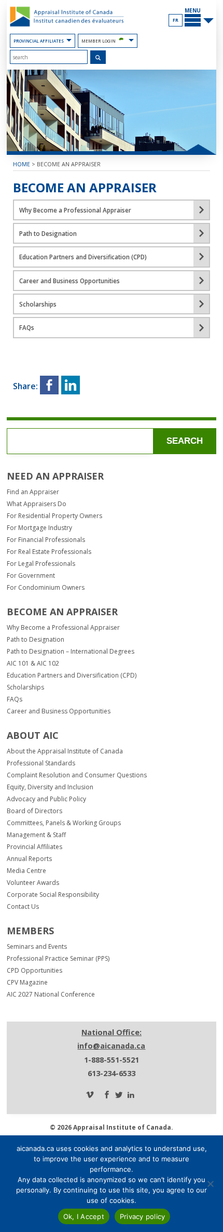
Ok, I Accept (83, 1216)
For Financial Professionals (46, 540)
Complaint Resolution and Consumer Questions (77, 775)
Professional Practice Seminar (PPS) (58, 958)
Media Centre (26, 871)
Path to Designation (35, 639)
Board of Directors (34, 811)
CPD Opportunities (34, 970)
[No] (210, 1183)
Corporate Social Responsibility (53, 894)
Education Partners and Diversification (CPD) (71, 675)
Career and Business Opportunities (58, 711)
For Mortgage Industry (39, 528)
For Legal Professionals (41, 563)
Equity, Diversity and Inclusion (50, 787)
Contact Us (23, 906)
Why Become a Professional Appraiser (63, 627)
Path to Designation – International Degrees (70, 651)
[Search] (98, 57)
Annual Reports (29, 859)
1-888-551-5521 (111, 1060)
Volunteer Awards (33, 882)
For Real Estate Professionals (49, 551)
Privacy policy (142, 1216)
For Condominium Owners (46, 587)
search (184, 441)
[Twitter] (118, 1095)
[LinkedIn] (130, 1095)
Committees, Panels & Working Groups (64, 823)
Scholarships (25, 687)
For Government (31, 575)
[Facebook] (106, 1095)
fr (175, 20)
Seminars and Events (37, 946)
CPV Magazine (27, 982)
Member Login (98, 41)
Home (21, 164)
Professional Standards (41, 763)
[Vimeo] (89, 1095)
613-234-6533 (111, 1073)
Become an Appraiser (69, 164)
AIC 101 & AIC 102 (33, 663)
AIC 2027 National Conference (51, 994)
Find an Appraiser (33, 492)
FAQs (14, 699)
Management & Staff (36, 835)
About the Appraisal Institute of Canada (65, 751)
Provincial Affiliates (38, 41)
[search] (49, 57)
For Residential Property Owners (54, 516)
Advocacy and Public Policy (46, 799)
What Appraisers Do (36, 504)
